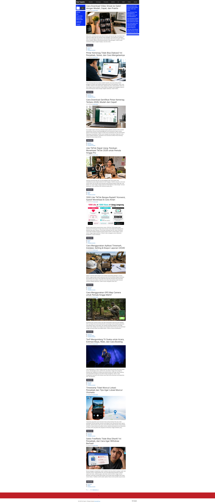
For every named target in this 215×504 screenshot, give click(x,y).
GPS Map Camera (90, 335)
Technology (98, 1)
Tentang (78, 24)
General (135, 1)
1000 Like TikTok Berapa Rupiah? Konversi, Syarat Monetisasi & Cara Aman (105, 198)
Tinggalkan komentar (91, 50)
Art (118, 1)
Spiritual (113, 1)
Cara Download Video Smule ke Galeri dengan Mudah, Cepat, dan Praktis (103, 7)
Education (91, 1)
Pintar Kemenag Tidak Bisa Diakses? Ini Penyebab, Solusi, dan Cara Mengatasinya (105, 54)
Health (123, 1)
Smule (88, 48)
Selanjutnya (95, 489)
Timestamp (89, 434)
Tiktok (88, 193)
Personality (106, 1)
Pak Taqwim (80, 2)
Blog (77, 14)
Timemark (89, 288)
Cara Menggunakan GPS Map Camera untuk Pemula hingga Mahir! (103, 293)
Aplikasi (88, 485)
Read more (89, 45)
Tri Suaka (89, 383)
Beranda (78, 12)
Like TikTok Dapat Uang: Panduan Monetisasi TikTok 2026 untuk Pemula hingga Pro (103, 150)
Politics (129, 1)
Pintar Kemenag (90, 95)
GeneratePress (97, 501)
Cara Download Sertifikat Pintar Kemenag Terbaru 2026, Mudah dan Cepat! (105, 100)
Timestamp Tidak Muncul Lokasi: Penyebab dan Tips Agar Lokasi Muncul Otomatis (104, 390)
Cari (77, 5)
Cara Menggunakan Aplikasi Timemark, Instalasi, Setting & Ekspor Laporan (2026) (105, 246)
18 (91, 489)
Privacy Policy (79, 16)
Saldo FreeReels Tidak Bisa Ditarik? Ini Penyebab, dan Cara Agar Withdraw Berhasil (103, 441)
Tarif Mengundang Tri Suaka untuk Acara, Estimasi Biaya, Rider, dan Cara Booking (105, 340)
